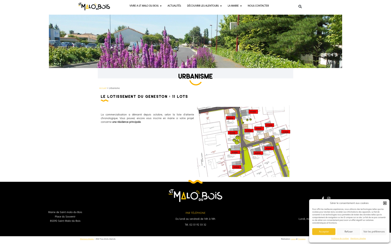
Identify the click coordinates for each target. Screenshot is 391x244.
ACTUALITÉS (182, 6)
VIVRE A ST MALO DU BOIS (163, 6)
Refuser (349, 231)
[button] (384, 203)
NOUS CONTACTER (238, 6)
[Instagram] (329, 198)
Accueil (102, 88)
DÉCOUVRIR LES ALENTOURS (201, 6)
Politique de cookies (340, 238)
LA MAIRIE (221, 6)
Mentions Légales (358, 238)
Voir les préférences (374, 231)
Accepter (324, 231)
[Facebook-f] (323, 198)
